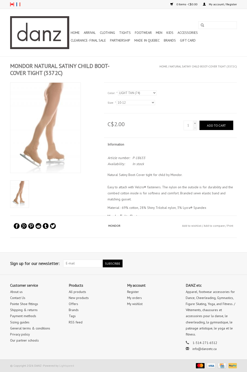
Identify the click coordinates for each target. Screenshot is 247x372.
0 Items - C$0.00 (187, 4)
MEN (159, 32)
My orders (134, 298)
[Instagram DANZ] (233, 263)
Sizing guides (19, 322)
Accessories (188, 32)
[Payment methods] (199, 365)
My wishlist (135, 304)
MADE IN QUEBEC (147, 40)
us (12, 4)
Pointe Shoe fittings (24, 304)
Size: (112, 102)
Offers (73, 304)
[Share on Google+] (24, 226)
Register (133, 292)
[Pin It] (31, 226)
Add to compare (215, 225)
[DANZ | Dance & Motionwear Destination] (39, 32)
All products (77, 292)
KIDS (169, 32)
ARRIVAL (90, 32)
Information (116, 144)
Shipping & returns (24, 310)
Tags (72, 316)
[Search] (202, 25)
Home (75, 32)
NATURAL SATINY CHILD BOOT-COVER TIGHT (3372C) (203, 66)
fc (18, 4)
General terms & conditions (30, 328)
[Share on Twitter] (53, 226)
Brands (170, 40)
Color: (112, 93)
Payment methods (23, 316)
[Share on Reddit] (38, 226)
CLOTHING (107, 32)
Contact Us (17, 298)
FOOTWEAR (143, 32)
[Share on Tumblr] (45, 226)
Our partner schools (24, 340)
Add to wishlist (191, 225)
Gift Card (188, 40)
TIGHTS (125, 32)
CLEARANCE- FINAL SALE (88, 40)
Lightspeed (66, 365)
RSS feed (75, 322)
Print (230, 225)
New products (79, 298)
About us (16, 292)
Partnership (120, 40)
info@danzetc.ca (204, 349)
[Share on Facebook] (17, 226)
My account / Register (222, 4)
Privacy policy (20, 334)
